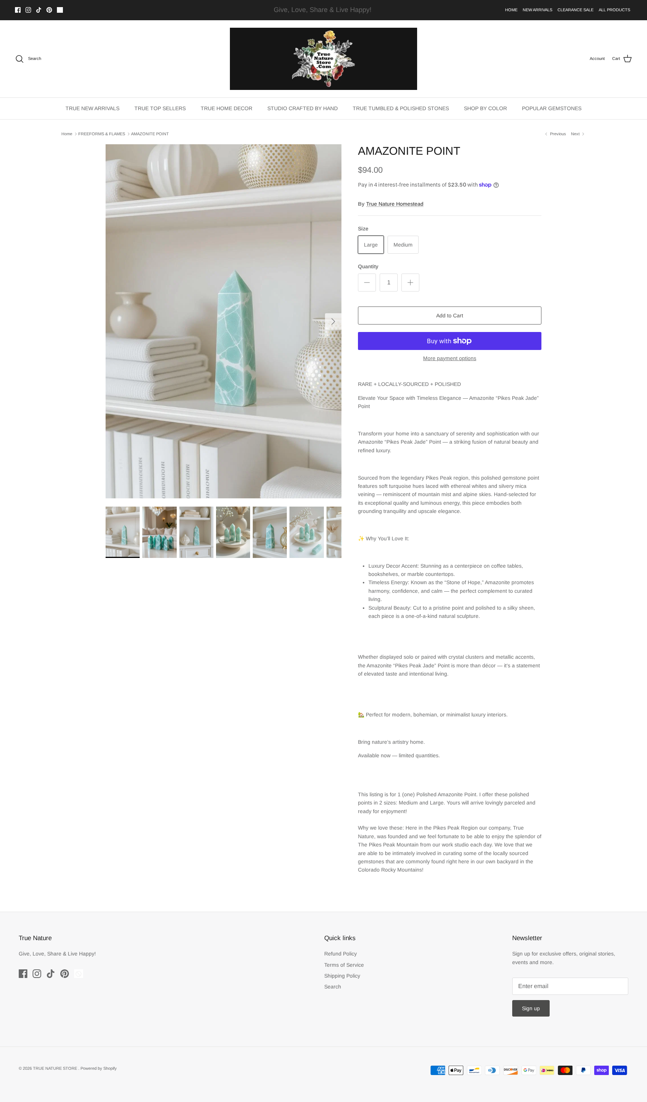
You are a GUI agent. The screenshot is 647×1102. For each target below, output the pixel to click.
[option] (223, 321)
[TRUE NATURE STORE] (323, 59)
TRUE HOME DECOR (226, 108)
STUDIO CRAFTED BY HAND (302, 108)
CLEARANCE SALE (575, 9)
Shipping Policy (342, 976)
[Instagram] (28, 10)
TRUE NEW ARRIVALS (92, 108)
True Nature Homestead (394, 204)
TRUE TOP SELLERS (160, 108)
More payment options (449, 358)
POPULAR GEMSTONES (551, 108)
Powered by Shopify (99, 1068)
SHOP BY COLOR (485, 108)
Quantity (368, 266)
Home (66, 134)
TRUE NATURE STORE (55, 1068)
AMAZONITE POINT (150, 134)
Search (332, 987)
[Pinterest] (49, 10)
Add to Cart (449, 315)
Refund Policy (340, 954)
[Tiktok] (39, 10)
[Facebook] (18, 10)
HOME (511, 9)
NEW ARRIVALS (537, 9)
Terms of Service (344, 965)
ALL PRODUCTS (614, 9)
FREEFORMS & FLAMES (101, 134)
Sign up (531, 1008)
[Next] (333, 321)
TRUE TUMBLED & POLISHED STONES (401, 108)
